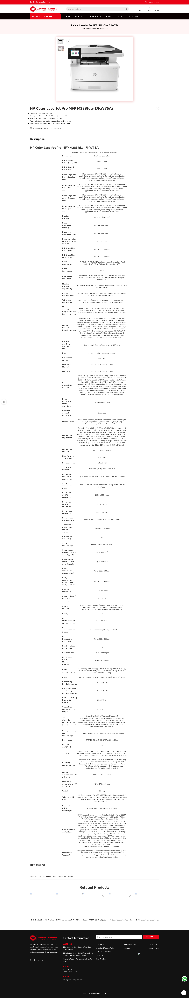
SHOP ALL (109, 16)
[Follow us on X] (31, 960)
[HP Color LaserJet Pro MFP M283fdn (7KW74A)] (68, 905)
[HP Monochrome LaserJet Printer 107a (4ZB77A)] (147, 905)
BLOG (120, 16)
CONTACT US (132, 16)
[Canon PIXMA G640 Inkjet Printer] (94, 905)
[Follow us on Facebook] (34, 960)
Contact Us (99, 955)
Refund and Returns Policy (105, 948)
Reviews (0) (37, 865)
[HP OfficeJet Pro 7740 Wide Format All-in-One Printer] (42, 905)
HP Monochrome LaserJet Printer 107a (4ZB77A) (147, 920)
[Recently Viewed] (183, 992)
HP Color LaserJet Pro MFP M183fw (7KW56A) (121, 920)
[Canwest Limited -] (43, 9)
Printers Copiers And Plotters (97, 28)
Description (37, 139)
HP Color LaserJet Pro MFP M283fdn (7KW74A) (68, 920)
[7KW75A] (61, 41)
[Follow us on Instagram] (39, 960)
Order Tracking (101, 959)
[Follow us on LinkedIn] (43, 960)
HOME (68, 16)
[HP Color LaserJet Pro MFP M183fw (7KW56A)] (153, 108)
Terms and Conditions (103, 952)
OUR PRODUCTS (94, 16)
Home (83, 28)
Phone (66, 966)
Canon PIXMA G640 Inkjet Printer (94, 920)
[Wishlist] (68, 41)
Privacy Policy (100, 944)
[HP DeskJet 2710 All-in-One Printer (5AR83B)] (157, 108)
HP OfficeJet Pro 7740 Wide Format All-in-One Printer (42, 920)
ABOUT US (79, 16)
